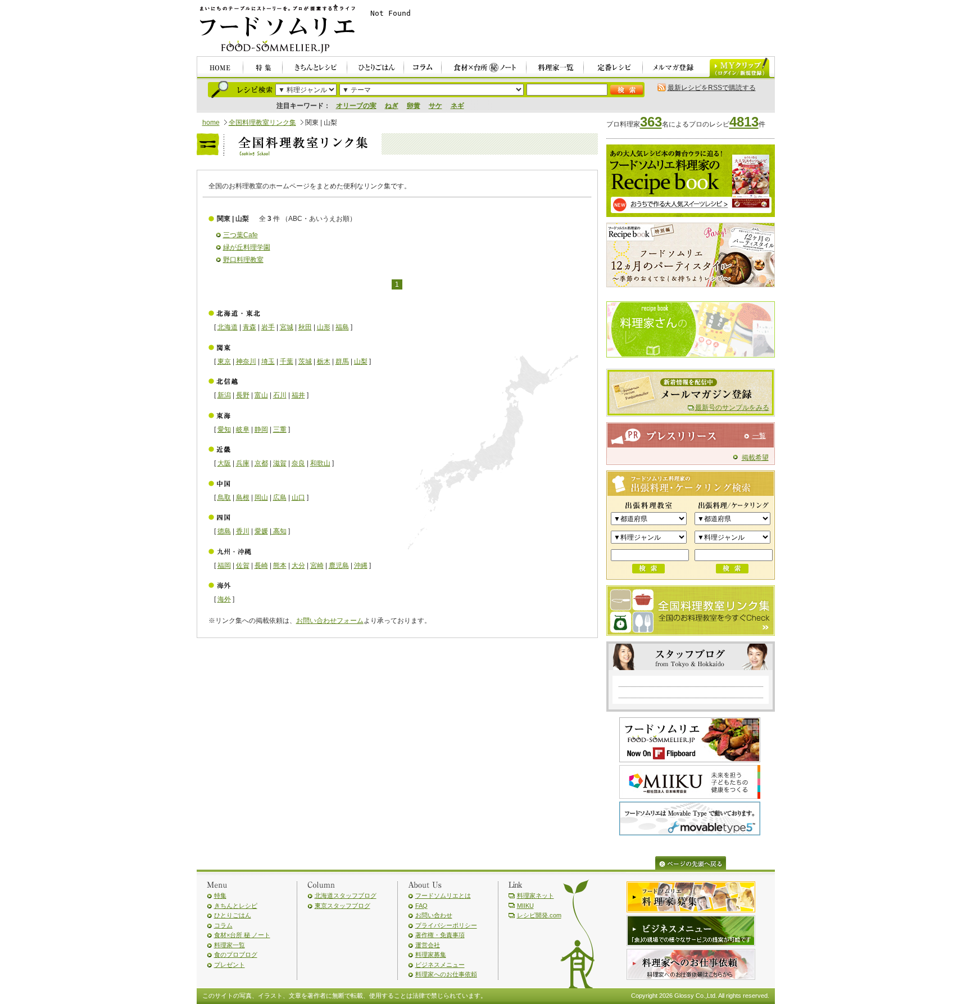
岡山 (261, 497)
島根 (242, 497)
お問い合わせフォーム (330, 621)
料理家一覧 (229, 945)
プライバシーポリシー (446, 925)
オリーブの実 (356, 106)
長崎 (261, 565)
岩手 (268, 327)
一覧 (759, 436)
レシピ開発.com (539, 915)
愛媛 (261, 531)
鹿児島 (339, 565)
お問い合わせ (433, 915)
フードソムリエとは (443, 895)
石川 (280, 395)
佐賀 (242, 565)
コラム (223, 925)
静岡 (261, 429)
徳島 (224, 531)
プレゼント (229, 964)
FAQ (421, 905)
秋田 (305, 327)
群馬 (342, 361)
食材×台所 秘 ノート (242, 934)
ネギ (457, 106)
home (211, 122)
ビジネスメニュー (440, 964)
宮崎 (317, 565)
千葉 (286, 361)
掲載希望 (755, 458)
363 (651, 121)
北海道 (227, 327)
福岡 (224, 565)
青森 (249, 327)
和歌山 (320, 463)
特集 (220, 895)
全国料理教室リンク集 (262, 122)
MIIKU (525, 905)
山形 (323, 327)
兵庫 (242, 463)
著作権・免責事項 (440, 934)
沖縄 (360, 565)
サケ (435, 106)
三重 (280, 429)
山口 (298, 497)
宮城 (286, 327)
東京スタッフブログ (342, 905)
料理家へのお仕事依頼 (446, 974)
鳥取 (224, 497)
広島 (280, 497)
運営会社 (427, 945)
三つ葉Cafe (240, 235)
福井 (298, 395)
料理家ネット (535, 895)
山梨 (360, 361)
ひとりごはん (232, 915)
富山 (261, 395)
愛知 (224, 429)
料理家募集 (430, 954)
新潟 (224, 395)
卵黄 (413, 106)
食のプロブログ (235, 954)
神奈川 (246, 361)
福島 (342, 327)
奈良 (298, 463)
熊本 (280, 565)
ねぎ (391, 106)
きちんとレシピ (235, 905)
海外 (224, 599)
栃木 (323, 361)
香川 (242, 531)
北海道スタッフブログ (345, 895)
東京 (224, 361)
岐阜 (242, 429)
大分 (298, 565)
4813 (744, 121)
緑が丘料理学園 (246, 247)
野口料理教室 (243, 260)
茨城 (305, 361)
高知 (279, 531)
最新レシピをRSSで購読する (712, 88)
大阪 (224, 463)
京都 (261, 463)
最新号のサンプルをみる (732, 407)
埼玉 (268, 361)
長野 (242, 395)
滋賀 (280, 463)
